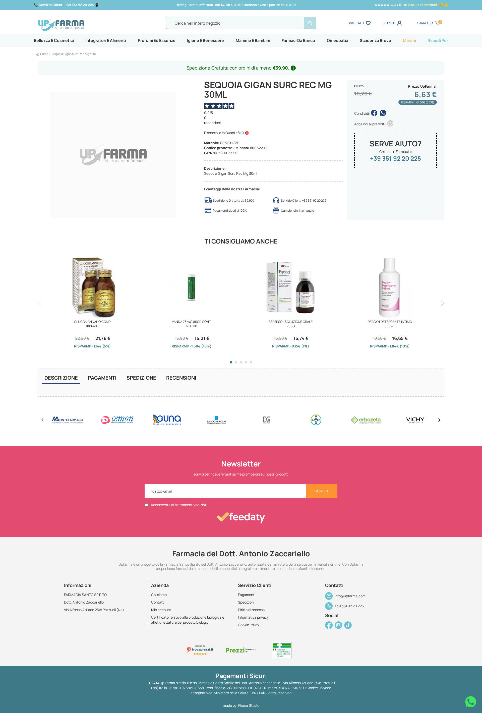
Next (442, 303)
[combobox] (241, 23)
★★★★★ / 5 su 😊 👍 (411, 5)
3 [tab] (241, 362)
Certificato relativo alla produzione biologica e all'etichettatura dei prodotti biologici (187, 620)
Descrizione (61, 377)
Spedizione (141, 377)
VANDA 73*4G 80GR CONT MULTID (191, 323)
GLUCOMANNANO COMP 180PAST (92, 323)
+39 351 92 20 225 (395, 158)
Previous (39, 303)
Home (44, 54)
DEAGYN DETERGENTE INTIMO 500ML (390, 323)
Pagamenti (102, 377)
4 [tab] (246, 362)
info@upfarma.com (350, 595)
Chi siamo (159, 594)
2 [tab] (236, 362)
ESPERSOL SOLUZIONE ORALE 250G (291, 323)
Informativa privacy (253, 617)
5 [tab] (251, 362)
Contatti (157, 602)
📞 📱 (66, 5)
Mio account (161, 609)
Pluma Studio (248, 705)
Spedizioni (246, 602)
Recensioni (181, 377)
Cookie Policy (248, 624)
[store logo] (87, 23)
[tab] (61, 378)
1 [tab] (231, 362)
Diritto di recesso (251, 609)
